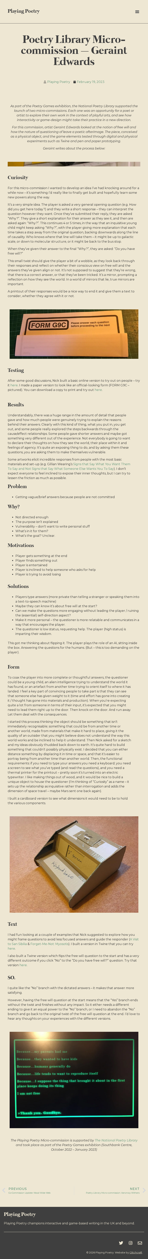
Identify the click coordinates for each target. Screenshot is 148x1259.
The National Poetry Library (116, 1140)
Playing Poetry (24, 11)
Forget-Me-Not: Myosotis (49, 944)
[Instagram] (130, 1243)
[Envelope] (140, 1243)
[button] (137, 11)
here (14, 385)
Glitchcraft (136, 1252)
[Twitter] (121, 1243)
